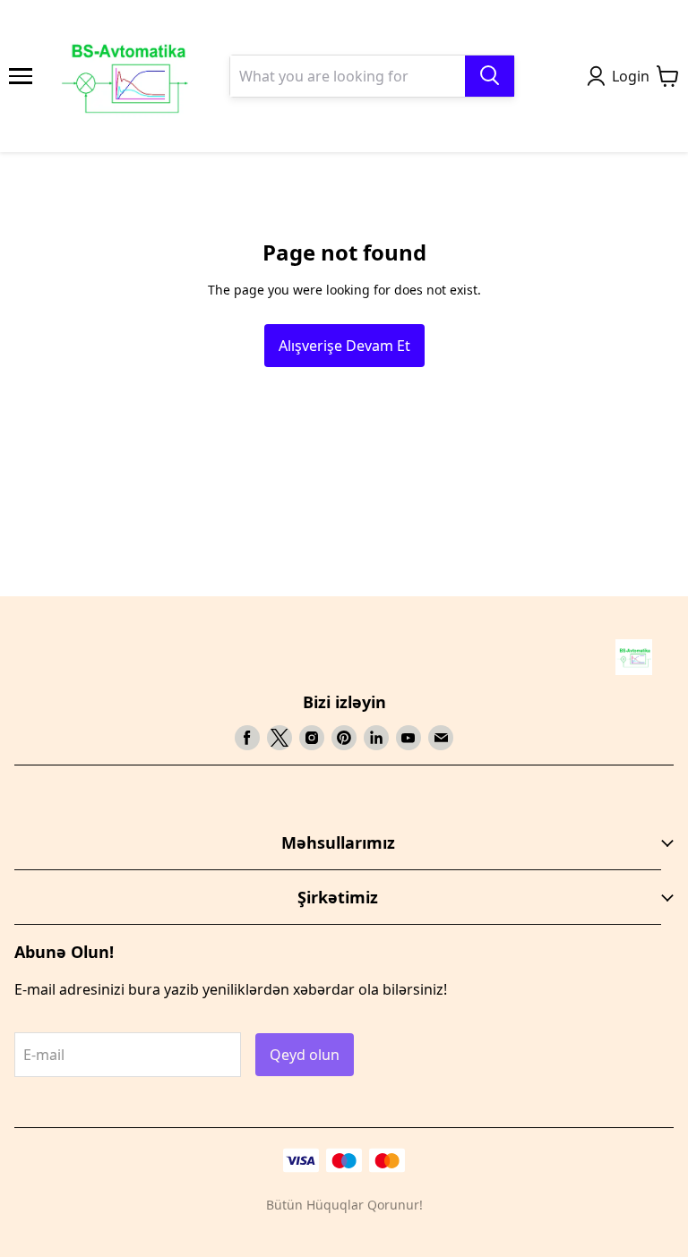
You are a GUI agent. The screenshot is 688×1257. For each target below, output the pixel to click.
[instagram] (311, 737)
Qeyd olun (305, 1055)
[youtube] (408, 737)
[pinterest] (344, 737)
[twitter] (279, 737)
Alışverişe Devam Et (344, 345)
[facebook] (247, 737)
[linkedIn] (376, 737)
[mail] (440, 737)
